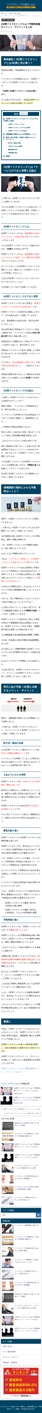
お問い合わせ (7, 1346)
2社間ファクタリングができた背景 (19, 127)
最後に (7, 156)
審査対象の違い (13, 149)
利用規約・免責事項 (10, 1362)
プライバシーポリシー (11, 1357)
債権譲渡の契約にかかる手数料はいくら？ (20, 134)
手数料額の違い (13, 152)
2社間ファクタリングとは (16, 124)
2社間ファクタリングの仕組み (17, 131)
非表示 (23, 114)
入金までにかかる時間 (15, 146)
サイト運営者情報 (9, 1352)
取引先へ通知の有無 (14, 143)
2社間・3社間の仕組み (8, 19)
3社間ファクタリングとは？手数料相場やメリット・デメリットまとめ (21, 1109)
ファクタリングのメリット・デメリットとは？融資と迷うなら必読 (21, 1113)
